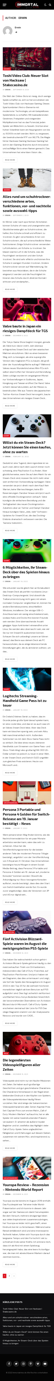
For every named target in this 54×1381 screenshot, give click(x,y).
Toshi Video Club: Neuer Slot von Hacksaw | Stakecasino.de (25, 80)
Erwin (18, 27)
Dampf (6, 319)
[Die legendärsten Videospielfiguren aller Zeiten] (27, 1043)
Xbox (6, 1053)
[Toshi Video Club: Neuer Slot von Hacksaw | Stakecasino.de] (27, 58)
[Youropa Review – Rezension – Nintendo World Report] (27, 1168)
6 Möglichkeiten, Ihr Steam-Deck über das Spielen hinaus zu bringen (26, 572)
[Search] (49, 5)
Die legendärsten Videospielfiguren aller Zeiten (21, 1064)
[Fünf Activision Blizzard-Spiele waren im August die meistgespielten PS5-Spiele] (27, 922)
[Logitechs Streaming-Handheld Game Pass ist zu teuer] (27, 679)
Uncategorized (10, 803)
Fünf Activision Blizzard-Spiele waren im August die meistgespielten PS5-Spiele (25, 943)
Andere (7, 69)
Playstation (9, 932)
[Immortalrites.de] (27, 4)
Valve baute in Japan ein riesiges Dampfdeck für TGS (27, 1326)
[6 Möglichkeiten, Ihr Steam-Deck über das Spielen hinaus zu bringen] (27, 550)
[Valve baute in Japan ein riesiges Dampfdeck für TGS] (27, 309)
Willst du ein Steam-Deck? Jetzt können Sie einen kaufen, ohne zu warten (27, 447)
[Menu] (4, 5)
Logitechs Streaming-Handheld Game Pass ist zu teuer (25, 700)
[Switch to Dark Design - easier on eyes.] (45, 5)
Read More (10, 160)
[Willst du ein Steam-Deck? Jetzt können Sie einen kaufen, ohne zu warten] (27, 425)
